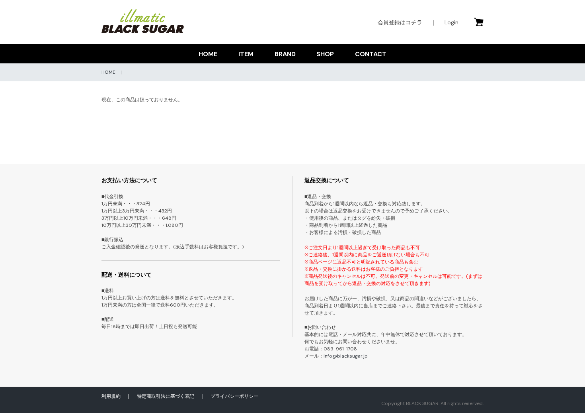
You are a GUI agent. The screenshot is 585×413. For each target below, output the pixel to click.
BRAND (285, 54)
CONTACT (370, 54)
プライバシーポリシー (234, 396)
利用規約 (111, 396)
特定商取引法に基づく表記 (165, 396)
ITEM (246, 54)
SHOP (325, 54)
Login (451, 22)
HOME (208, 54)
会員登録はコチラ (400, 22)
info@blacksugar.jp (346, 356)
